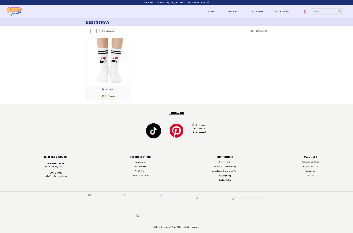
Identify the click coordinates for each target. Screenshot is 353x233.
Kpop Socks (107, 89)
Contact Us (310, 171)
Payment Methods (310, 166)
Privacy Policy (225, 162)
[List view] (94, 31)
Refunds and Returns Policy (225, 166)
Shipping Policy (225, 176)
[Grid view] (88, 31)
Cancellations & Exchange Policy (225, 171)
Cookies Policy (225, 180)
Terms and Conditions (310, 162)
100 (257, 31)
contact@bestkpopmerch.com (56, 176)
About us (310, 176)
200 (261, 31)
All (265, 31)
